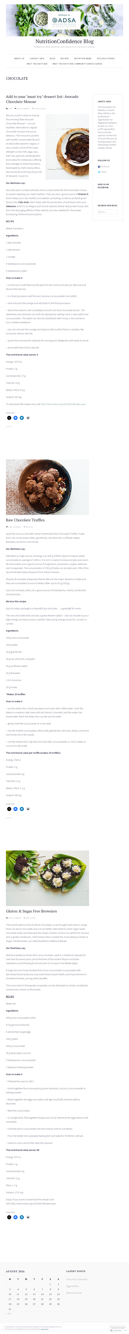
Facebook (105, 166)
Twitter (104, 171)
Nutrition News (83, 58)
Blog (52, 58)
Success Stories (106, 58)
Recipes (65, 58)
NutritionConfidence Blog (65, 41)
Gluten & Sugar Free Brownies (31, 911)
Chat (10, 109)
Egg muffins (72, 1286)
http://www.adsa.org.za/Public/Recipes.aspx (63, 404)
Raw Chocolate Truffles (25, 519)
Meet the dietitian (37, 64)
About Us (19, 58)
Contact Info (37, 58)
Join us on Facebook (103, 186)
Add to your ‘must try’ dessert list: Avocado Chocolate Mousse (42, 99)
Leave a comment (23, 109)
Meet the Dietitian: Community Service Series (77, 64)
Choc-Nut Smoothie (76, 1279)
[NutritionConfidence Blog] (64, 20)
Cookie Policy (45, 1329)
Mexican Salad (74, 1292)
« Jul (8, 1313)
